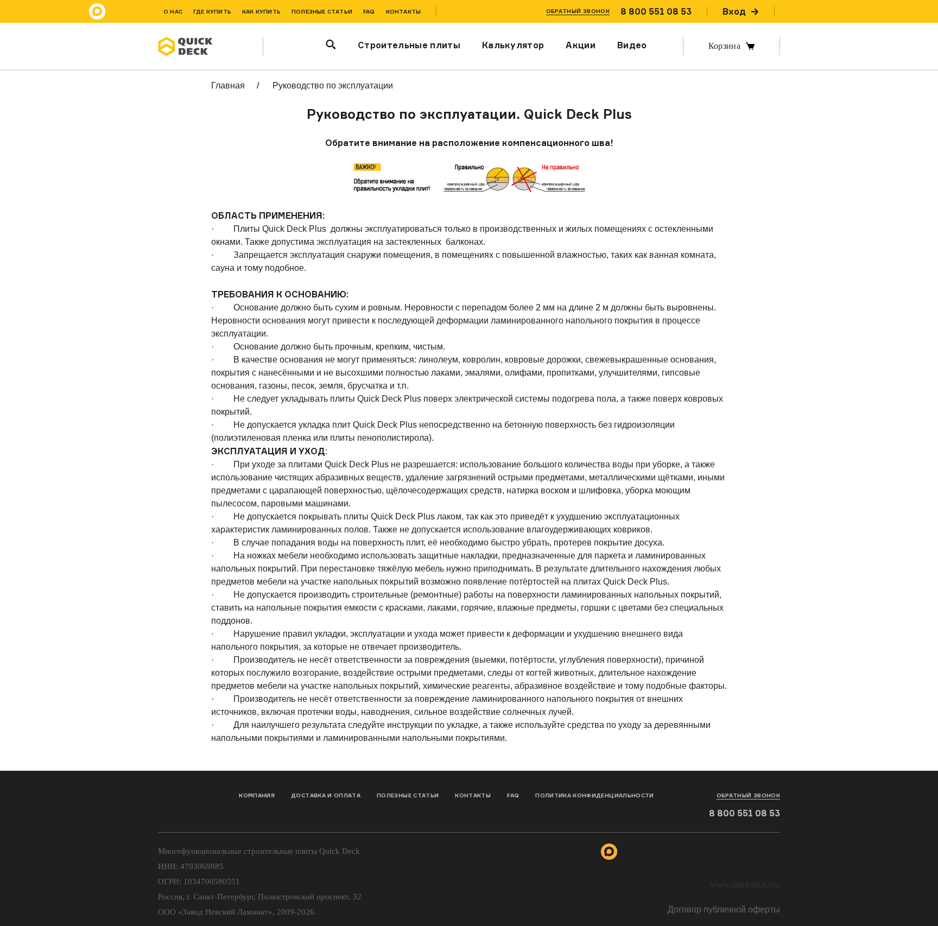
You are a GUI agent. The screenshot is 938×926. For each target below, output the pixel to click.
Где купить (212, 11)
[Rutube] (797, 11)
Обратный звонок (578, 11)
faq (369, 11)
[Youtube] (819, 11)
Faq (513, 795)
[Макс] (97, 11)
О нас (172, 11)
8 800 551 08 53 (656, 11)
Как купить (261, 11)
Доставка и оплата (325, 795)
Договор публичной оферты (724, 909)
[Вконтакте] (140, 11)
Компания (257, 795)
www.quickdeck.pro (745, 884)
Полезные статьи (321, 11)
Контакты (403, 11)
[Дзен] (841, 11)
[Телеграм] (119, 11)
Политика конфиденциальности (594, 795)
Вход (734, 11)
